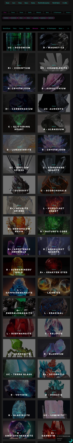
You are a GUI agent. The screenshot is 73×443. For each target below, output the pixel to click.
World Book (6, 28)
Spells (28, 28)
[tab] (5, 12)
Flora (14, 28)
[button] (68, 28)
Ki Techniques (51, 28)
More (60, 28)
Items (42, 28)
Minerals (35, 28)
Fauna (21, 28)
